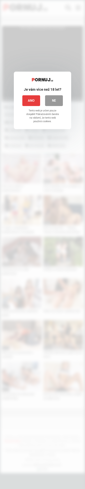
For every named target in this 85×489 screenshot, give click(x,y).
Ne (54, 100)
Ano (31, 100)
